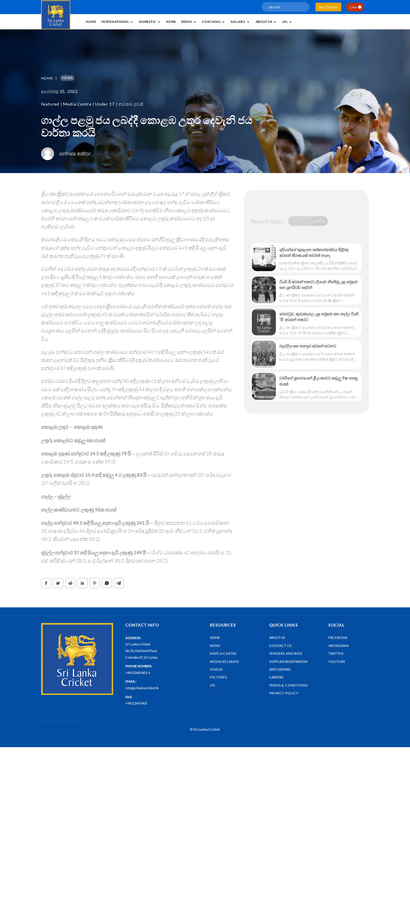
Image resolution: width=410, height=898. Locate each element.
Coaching (211, 21)
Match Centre (223, 653)
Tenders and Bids (286, 653)
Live (353, 7)
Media (186, 21)
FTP (213, 693)
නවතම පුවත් (130, 103)
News (171, 21)
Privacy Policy (284, 693)
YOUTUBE (336, 661)
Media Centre (77, 103)
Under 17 (104, 103)
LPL (285, 21)
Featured (50, 103)
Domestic (147, 21)
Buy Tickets (328, 7)
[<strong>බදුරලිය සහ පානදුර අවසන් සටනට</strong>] (264, 354)
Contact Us (280, 646)
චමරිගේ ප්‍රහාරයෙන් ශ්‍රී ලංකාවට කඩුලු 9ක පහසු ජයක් (318, 381)
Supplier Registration (288, 661)
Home (91, 21)
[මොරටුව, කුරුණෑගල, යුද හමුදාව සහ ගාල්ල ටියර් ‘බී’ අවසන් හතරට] (264, 322)
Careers (276, 677)
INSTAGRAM (338, 646)
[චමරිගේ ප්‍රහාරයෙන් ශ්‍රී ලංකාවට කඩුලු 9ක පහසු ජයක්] (264, 386)
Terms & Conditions (288, 685)
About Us (277, 637)
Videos (216, 669)
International (115, 21)
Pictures (218, 677)
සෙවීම (319, 221)
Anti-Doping (280, 669)
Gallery (238, 21)
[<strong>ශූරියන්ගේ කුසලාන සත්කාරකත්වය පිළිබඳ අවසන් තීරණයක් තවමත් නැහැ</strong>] (264, 257)
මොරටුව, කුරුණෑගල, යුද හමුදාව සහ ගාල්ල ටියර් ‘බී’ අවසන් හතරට (319, 316)
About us (264, 21)
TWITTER (336, 653)
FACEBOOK (338, 637)
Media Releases (224, 661)
